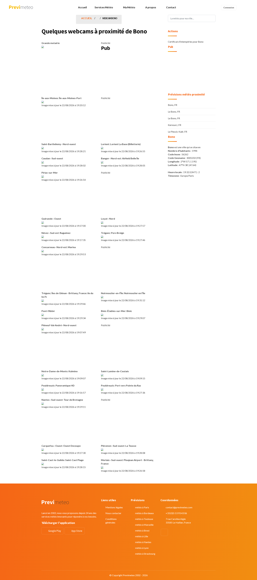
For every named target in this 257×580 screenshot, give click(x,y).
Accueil (82, 7)
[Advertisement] (128, 74)
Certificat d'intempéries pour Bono (185, 41)
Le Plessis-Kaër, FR (177, 131)
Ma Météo (129, 7)
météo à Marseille (144, 524)
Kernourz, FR (174, 125)
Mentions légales (114, 507)
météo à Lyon (142, 547)
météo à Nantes (143, 542)
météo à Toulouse (144, 519)
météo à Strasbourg (145, 553)
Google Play (54, 530)
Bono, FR (172, 104)
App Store (76, 530)
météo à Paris (142, 507)
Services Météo (104, 7)
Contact (171, 7)
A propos (150, 7)
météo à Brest (142, 530)
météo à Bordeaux (144, 513)
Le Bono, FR (174, 111)
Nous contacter (113, 513)
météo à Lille (141, 536)
